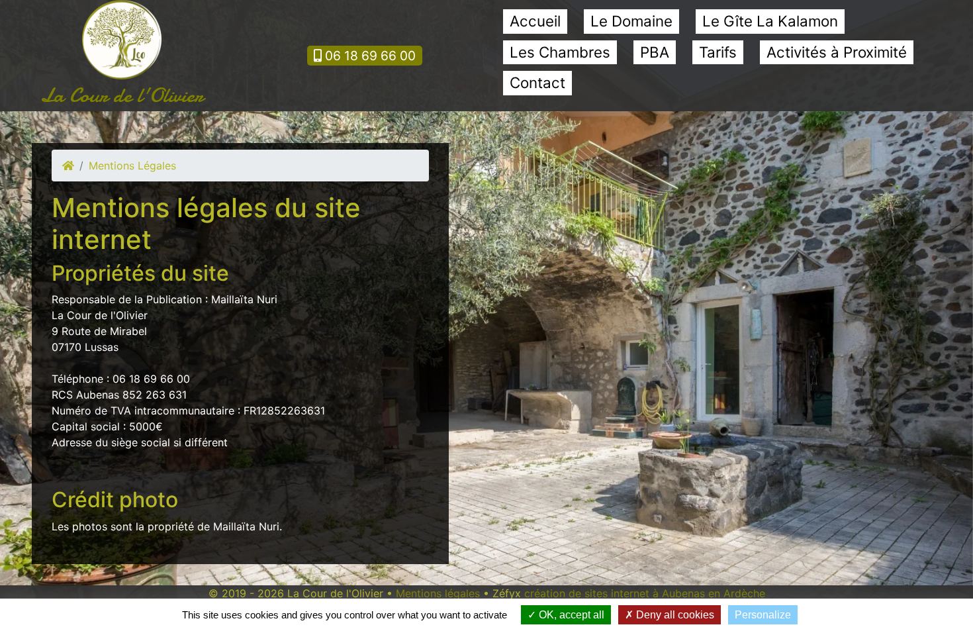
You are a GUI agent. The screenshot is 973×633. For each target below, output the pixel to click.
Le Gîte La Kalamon (770, 21)
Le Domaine (631, 21)
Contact (537, 82)
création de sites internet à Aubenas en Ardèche (644, 593)
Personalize (763, 614)
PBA (654, 52)
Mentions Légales (132, 165)
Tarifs (718, 52)
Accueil (535, 21)
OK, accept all (570, 614)
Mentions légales (438, 593)
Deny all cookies (673, 614)
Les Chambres (560, 52)
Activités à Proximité (836, 52)
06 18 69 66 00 (369, 56)
